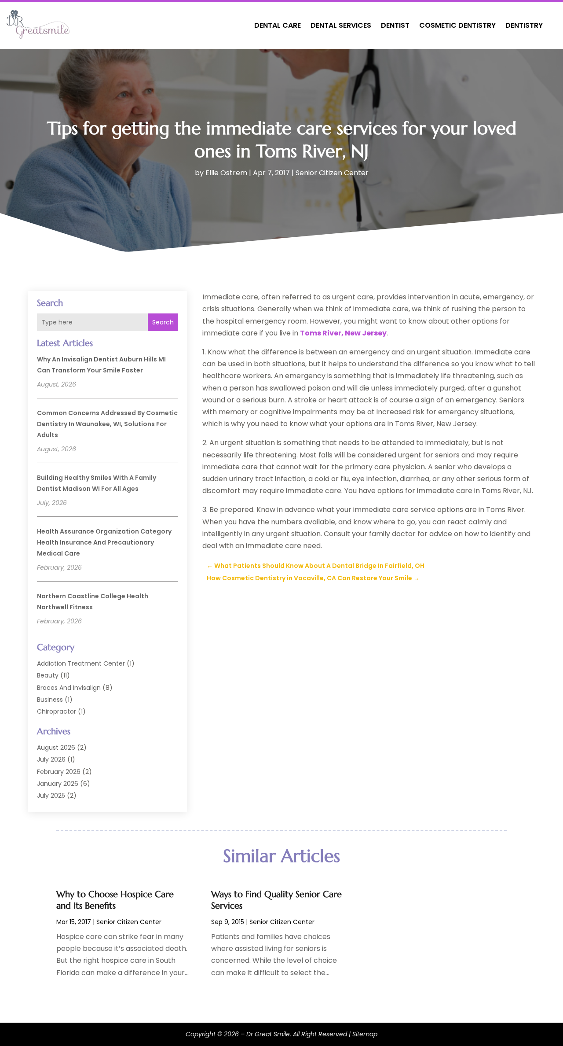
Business (50, 699)
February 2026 (58, 771)
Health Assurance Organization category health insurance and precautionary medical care (104, 542)
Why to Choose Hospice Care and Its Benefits (115, 900)
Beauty (47, 675)
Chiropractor (56, 711)
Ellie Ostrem (226, 173)
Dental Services (341, 25)
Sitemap (364, 1034)
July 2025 (51, 795)
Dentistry (524, 25)
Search (163, 322)
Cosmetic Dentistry (457, 25)
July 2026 (51, 759)
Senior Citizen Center (332, 173)
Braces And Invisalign (69, 687)
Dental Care (277, 25)
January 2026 (57, 783)
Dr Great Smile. (268, 1034)
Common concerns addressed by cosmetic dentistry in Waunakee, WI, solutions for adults (107, 424)
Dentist (395, 25)
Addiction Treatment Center (81, 663)
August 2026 (56, 747)
